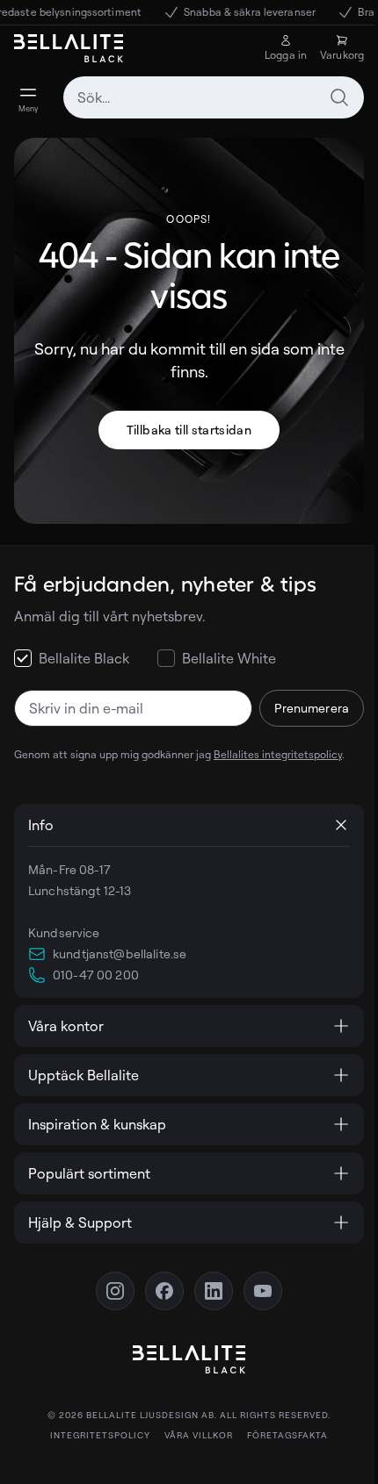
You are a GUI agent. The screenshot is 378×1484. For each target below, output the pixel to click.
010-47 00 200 (96, 974)
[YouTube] (256, 1291)
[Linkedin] (207, 1291)
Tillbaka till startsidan (189, 429)
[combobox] (213, 97)
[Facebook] (158, 1291)
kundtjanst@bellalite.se (119, 953)
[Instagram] (109, 1291)
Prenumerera (311, 707)
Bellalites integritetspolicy (278, 754)
